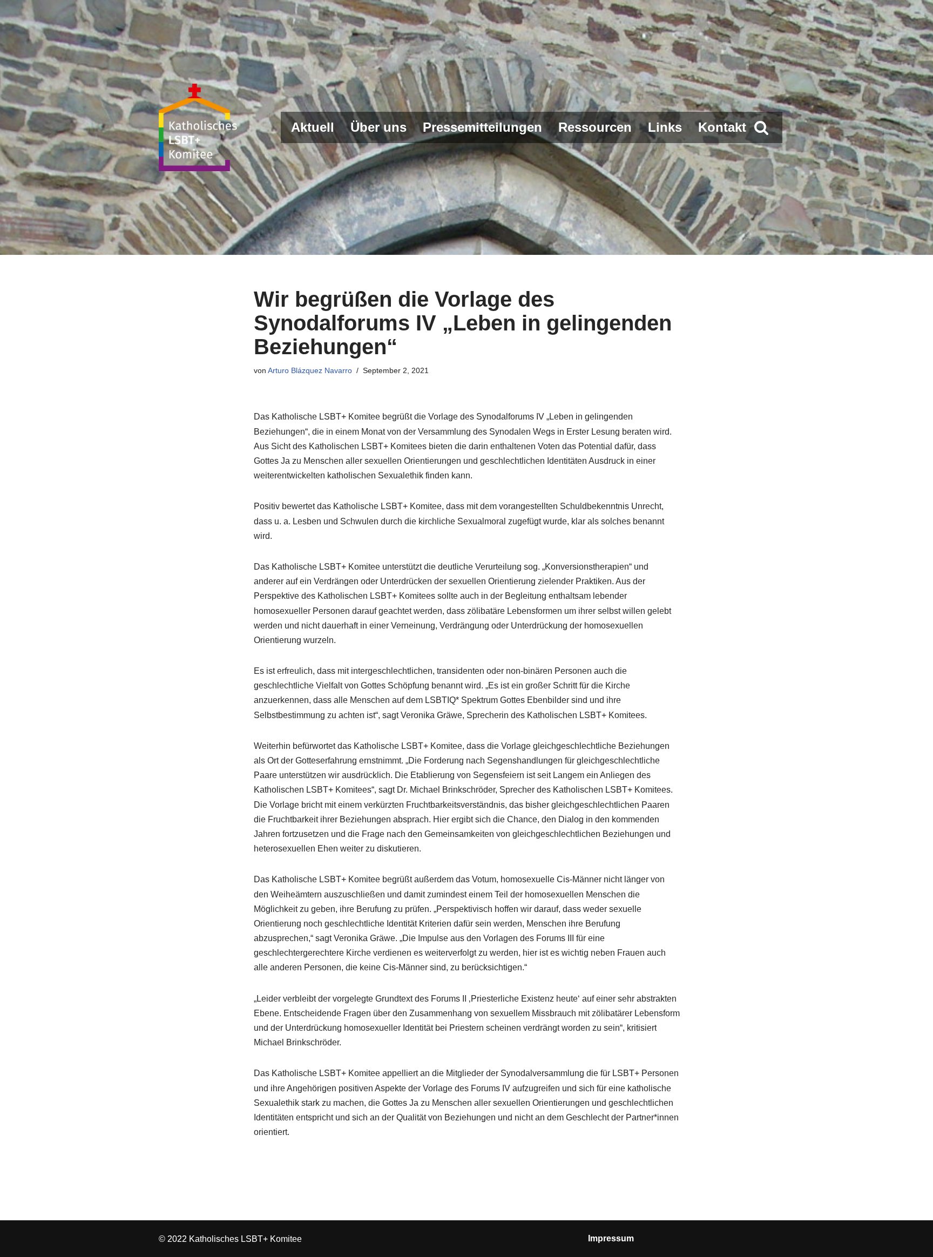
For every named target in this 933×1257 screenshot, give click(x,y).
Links (665, 127)
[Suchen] (761, 127)
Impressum (611, 1238)
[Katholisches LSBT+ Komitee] (199, 127)
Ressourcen (595, 127)
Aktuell (312, 127)
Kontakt (722, 127)
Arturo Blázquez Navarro (310, 370)
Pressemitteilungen (482, 127)
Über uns (378, 127)
